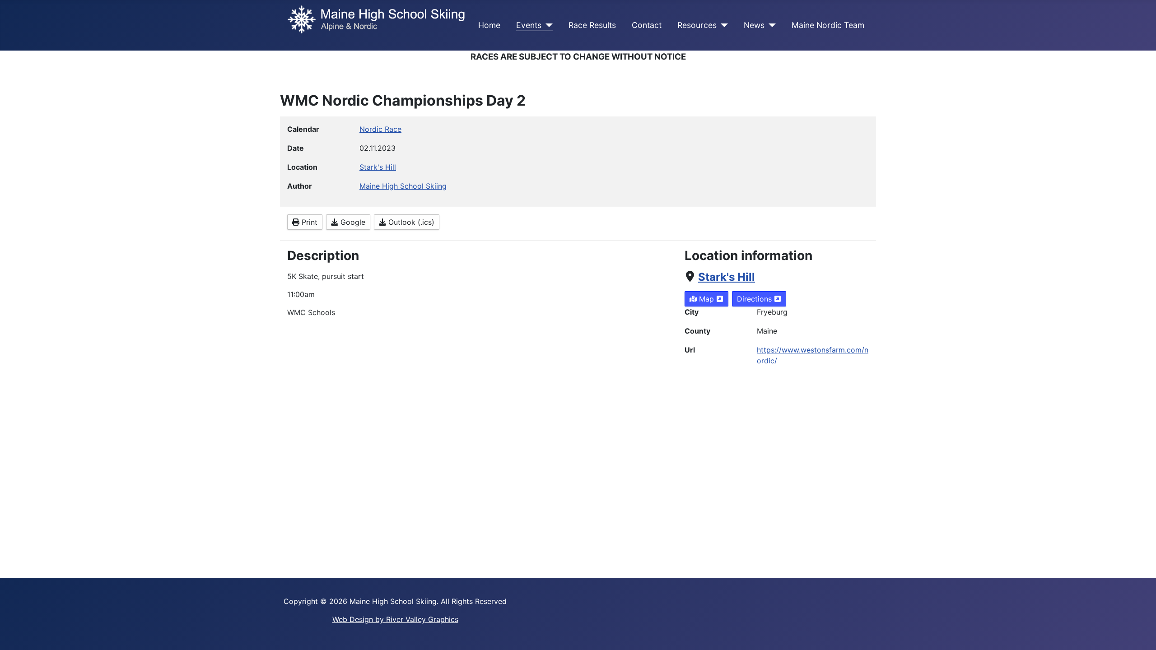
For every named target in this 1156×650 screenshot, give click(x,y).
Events (528, 25)
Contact (647, 25)
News (754, 25)
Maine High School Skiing (403, 185)
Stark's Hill (726, 276)
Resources (697, 25)
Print (308, 222)
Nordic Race (380, 129)
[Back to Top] (1140, 633)
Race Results (592, 25)
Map (706, 298)
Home (489, 25)
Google (351, 222)
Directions (755, 298)
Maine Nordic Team (828, 25)
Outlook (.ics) (410, 222)
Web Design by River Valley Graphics (395, 619)
